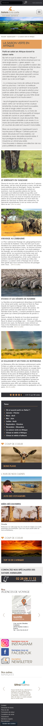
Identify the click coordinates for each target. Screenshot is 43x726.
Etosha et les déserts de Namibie (18, 298)
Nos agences (37, 3)
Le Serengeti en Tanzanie (14, 180)
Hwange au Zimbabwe (13, 238)
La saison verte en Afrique (16, 430)
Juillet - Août (11, 421)
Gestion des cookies (9, 723)
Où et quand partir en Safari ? (18, 410)
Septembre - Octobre (14, 424)
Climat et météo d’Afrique (16, 433)
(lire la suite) (16, 204)
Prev (4, 615)
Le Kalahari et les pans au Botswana (21, 360)
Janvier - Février (12, 413)
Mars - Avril (10, 416)
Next (39, 615)
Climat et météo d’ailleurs (16, 435)
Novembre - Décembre (15, 427)
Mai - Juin (10, 418)
